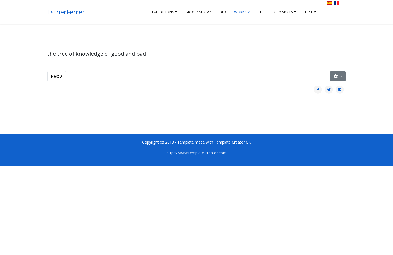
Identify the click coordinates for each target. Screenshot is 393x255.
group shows (199, 12)
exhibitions (163, 12)
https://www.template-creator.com (196, 152)
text (309, 12)
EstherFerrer (66, 11)
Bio (223, 12)
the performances (275, 12)
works (240, 12)
